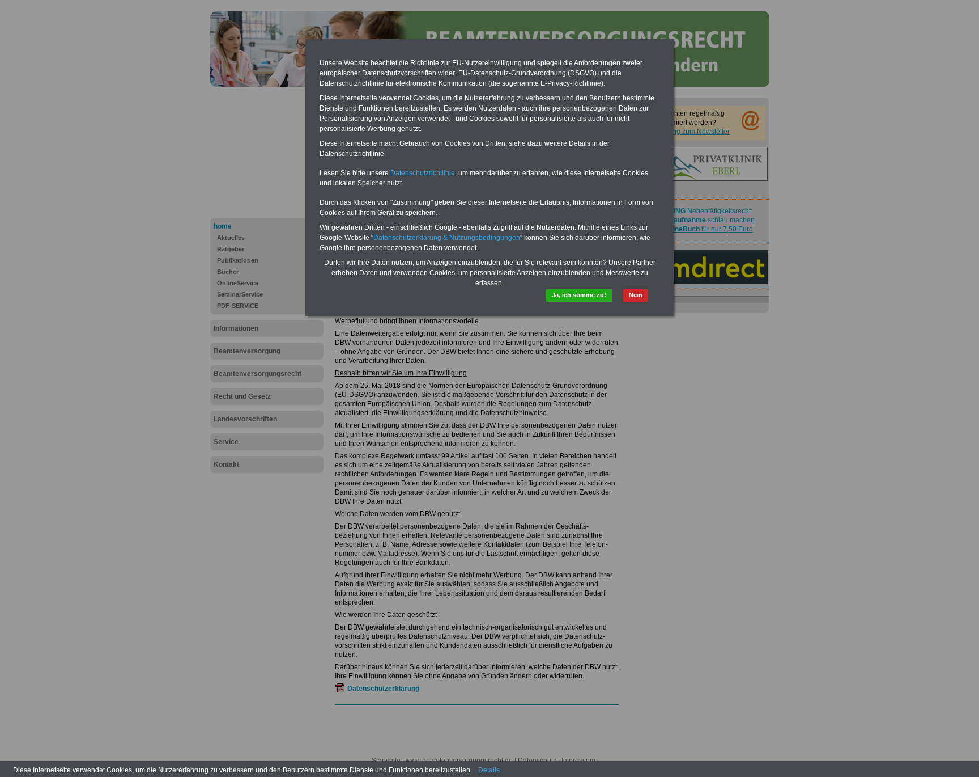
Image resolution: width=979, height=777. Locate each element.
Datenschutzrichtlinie (422, 173)
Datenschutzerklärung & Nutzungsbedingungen (446, 238)
